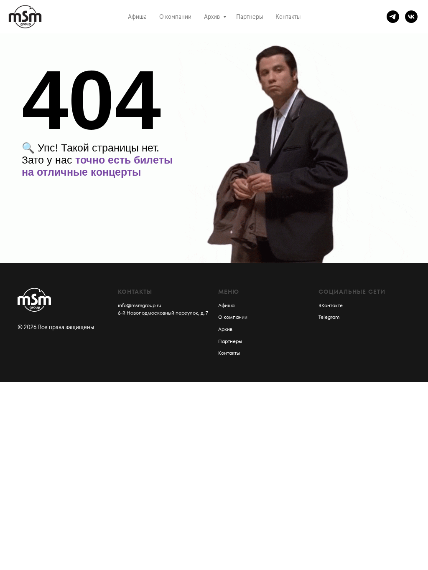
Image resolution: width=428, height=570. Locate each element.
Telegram (328, 316)
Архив (212, 17)
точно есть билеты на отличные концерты (97, 166)
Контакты (288, 17)
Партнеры (249, 17)
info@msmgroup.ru (139, 305)
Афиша (137, 17)
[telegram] (393, 16)
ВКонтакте (330, 305)
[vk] (411, 16)
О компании (175, 17)
